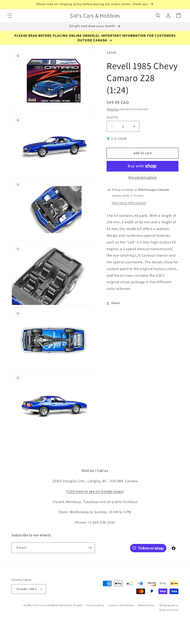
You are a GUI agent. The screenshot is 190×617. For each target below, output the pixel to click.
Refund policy (146, 605)
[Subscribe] (90, 547)
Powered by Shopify (70, 605)
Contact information (121, 605)
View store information (129, 203)
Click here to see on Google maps (95, 491)
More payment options (142, 177)
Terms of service (168, 609)
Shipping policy (169, 605)
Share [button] (115, 303)
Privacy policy (95, 605)
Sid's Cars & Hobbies (45, 605)
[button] (10, 15)
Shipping (112, 109)
